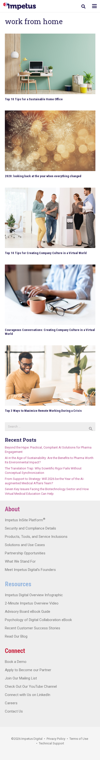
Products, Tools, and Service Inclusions (36, 536)
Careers (11, 703)
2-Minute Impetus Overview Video (31, 603)
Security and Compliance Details (30, 528)
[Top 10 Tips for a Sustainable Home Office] (50, 64)
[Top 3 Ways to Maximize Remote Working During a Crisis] (50, 375)
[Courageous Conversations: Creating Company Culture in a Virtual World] (50, 295)
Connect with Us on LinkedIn (27, 695)
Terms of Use (78, 739)
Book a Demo (15, 661)
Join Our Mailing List (21, 678)
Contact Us (14, 711)
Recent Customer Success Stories (32, 628)
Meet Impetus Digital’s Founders (30, 570)
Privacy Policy (56, 739)
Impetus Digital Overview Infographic (34, 595)
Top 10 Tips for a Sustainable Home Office (34, 99)
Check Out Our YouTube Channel (31, 686)
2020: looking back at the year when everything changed (43, 176)
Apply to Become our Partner (28, 670)
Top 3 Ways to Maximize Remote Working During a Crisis (43, 410)
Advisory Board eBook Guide (27, 611)
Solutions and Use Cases (25, 545)
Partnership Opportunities (25, 553)
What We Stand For (20, 561)
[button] (83, 6)
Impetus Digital (31, 739)
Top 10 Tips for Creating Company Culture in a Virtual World (46, 253)
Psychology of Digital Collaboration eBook (38, 620)
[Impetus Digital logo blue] (19, 6)
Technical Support (51, 743)
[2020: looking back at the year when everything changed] (50, 140)
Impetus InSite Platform (25, 520)
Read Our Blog (16, 636)
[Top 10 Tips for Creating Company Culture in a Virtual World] (50, 218)
